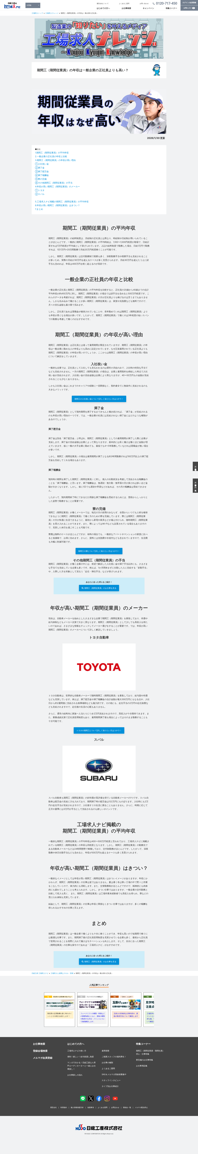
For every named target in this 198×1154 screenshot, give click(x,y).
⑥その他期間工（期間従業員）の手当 (53, 182)
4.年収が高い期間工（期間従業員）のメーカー (57, 186)
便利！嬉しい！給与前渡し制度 (80, 1056)
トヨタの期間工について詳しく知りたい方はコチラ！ (99, 730)
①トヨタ (39, 190)
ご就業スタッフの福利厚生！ (114, 1056)
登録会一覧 (127, 1107)
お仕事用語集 (141, 1066)
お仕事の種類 (107, 1062)
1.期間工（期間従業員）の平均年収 (52, 152)
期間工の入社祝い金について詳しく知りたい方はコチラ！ (99, 399)
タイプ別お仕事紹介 (110, 1086)
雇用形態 (105, 1051)
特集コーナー (171, 8)
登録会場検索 (40, 1050)
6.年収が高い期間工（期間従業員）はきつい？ (57, 205)
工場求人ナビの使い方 (76, 1051)
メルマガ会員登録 (42, 1057)
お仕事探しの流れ (74, 1075)
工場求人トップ (37, 13)
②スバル (39, 194)
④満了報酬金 (42, 175)
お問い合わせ (144, 3)
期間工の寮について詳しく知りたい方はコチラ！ (99, 551)
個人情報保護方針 (77, 1107)
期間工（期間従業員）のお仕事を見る (100, 588)
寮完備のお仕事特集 (144, 1060)
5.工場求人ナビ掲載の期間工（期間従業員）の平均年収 (62, 201)
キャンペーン (148, 8)
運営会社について (103, 3)
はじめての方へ (103, 8)
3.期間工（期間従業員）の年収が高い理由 (55, 160)
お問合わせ (115, 1107)
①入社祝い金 (42, 164)
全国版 (29, 5)
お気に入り (189, 8)
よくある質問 (102, 1107)
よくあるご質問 (124, 3)
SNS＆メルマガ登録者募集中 (114, 1074)
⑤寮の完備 (41, 179)
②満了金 (39, 167)
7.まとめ (39, 209)
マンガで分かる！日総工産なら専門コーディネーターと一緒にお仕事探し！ (81, 1065)
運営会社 (53, 1107)
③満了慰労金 (42, 171)
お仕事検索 (126, 8)
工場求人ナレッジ (51, 13)
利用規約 (63, 1107)
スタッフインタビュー (111, 1080)
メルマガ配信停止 (141, 1107)
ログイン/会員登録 (189, 2)
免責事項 (90, 1107)
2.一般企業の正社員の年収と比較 (51, 156)
